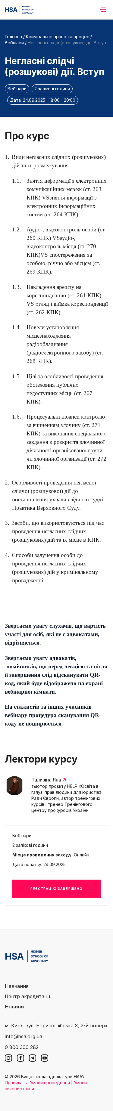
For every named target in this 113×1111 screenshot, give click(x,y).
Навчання (16, 986)
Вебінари (14, 42)
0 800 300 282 (22, 1047)
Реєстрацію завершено (56, 889)
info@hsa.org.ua (23, 1036)
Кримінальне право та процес (58, 36)
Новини (14, 1007)
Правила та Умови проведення (37, 1082)
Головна (13, 36)
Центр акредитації (27, 996)
